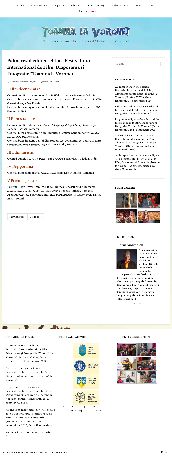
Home (20, 5)
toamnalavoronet (50, 82)
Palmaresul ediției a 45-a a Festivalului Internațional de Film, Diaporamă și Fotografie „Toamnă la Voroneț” (137, 110)
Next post (36, 216)
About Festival (39, 5)
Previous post (17, 216)
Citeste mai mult (126, 299)
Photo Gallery (96, 5)
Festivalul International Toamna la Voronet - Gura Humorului (36, 452)
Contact (153, 5)
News (138, 5)
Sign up (59, 5)
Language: (85, 11)
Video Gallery (120, 5)
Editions (76, 5)
